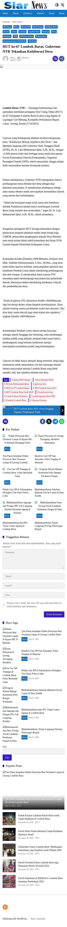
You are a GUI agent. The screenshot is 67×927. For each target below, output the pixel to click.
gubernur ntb (40, 384)
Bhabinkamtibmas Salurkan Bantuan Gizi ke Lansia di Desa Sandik (49, 492)
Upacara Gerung (39, 400)
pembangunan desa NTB (44, 396)
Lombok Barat (34, 32)
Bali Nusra (7, 27)
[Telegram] (55, 421)
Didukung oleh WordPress (15, 919)
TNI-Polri (32, 41)
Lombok (22, 32)
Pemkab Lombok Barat (16, 400)
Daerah (6, 32)
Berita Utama (38, 27)
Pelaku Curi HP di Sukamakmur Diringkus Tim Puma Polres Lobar (17, 492)
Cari (5, 747)
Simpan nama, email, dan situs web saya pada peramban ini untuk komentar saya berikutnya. (34, 605)
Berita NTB (25, 27)
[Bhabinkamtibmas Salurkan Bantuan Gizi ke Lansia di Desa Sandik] (49, 477)
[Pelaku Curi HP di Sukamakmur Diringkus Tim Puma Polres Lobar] (17, 477)
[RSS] (5, 907)
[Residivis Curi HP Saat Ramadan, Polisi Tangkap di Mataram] (49, 443)
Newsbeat (7, 36)
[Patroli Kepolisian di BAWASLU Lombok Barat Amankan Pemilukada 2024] (9, 881)
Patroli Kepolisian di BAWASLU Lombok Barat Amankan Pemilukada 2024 (40, 880)
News (54, 32)
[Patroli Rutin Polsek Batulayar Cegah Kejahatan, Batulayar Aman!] (9, 834)
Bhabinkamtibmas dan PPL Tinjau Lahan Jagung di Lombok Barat (15, 526)
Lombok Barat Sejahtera (16, 396)
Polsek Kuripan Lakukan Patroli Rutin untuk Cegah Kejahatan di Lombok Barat (38, 817)
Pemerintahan (41, 36)
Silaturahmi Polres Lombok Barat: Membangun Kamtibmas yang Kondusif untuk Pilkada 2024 (40, 848)
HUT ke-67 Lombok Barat (17, 388)
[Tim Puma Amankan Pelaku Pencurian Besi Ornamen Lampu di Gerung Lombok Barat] (17, 443)
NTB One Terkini (26, 36)
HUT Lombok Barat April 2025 (20, 392)
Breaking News (51, 27)
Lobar (14, 32)
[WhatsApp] (61, 421)
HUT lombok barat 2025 (45, 388)
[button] (57, 5)
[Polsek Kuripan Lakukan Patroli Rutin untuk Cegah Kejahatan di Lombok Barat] (9, 818)
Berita (16, 27)
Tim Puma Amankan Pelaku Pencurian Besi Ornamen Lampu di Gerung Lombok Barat (15, 459)
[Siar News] (25, 4)
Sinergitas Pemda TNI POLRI (14, 41)
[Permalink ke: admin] (6, 59)
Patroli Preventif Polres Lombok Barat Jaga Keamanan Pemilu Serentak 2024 (38, 864)
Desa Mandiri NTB (44, 380)
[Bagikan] (61, 58)
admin (12, 58)
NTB (15, 36)
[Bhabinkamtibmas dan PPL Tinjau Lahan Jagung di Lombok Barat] (17, 510)
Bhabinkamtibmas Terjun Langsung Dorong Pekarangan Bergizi (49, 526)
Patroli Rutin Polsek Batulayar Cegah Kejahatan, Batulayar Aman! (40, 833)
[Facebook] (42, 421)
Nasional (45, 32)
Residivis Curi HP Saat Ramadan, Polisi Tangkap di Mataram (48, 459)
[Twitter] (49, 421)
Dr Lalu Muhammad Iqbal (17, 384)
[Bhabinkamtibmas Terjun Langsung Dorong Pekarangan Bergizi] (49, 510)
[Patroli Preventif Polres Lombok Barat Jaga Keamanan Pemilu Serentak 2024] (9, 865)
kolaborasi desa (46, 392)
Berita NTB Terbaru (22, 380)
